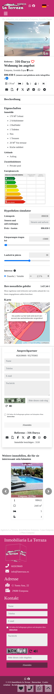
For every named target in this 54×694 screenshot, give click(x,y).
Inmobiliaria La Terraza (21, 682)
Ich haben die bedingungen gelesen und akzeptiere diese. (25, 415)
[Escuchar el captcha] (10, 406)
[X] (23, 89)
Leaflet (25, 343)
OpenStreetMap (35, 343)
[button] (5, 491)
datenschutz (11, 416)
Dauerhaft (11, 276)
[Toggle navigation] (5, 13)
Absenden (27, 425)
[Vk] (34, 89)
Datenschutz (36, 682)
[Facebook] (33, 5)
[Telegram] (44, 89)
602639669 (21, 355)
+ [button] (8, 306)
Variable (20, 276)
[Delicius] (28, 89)
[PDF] (12, 89)
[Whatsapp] (30, 5)
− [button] (8, 310)
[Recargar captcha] (6, 406)
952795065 (33, 355)
